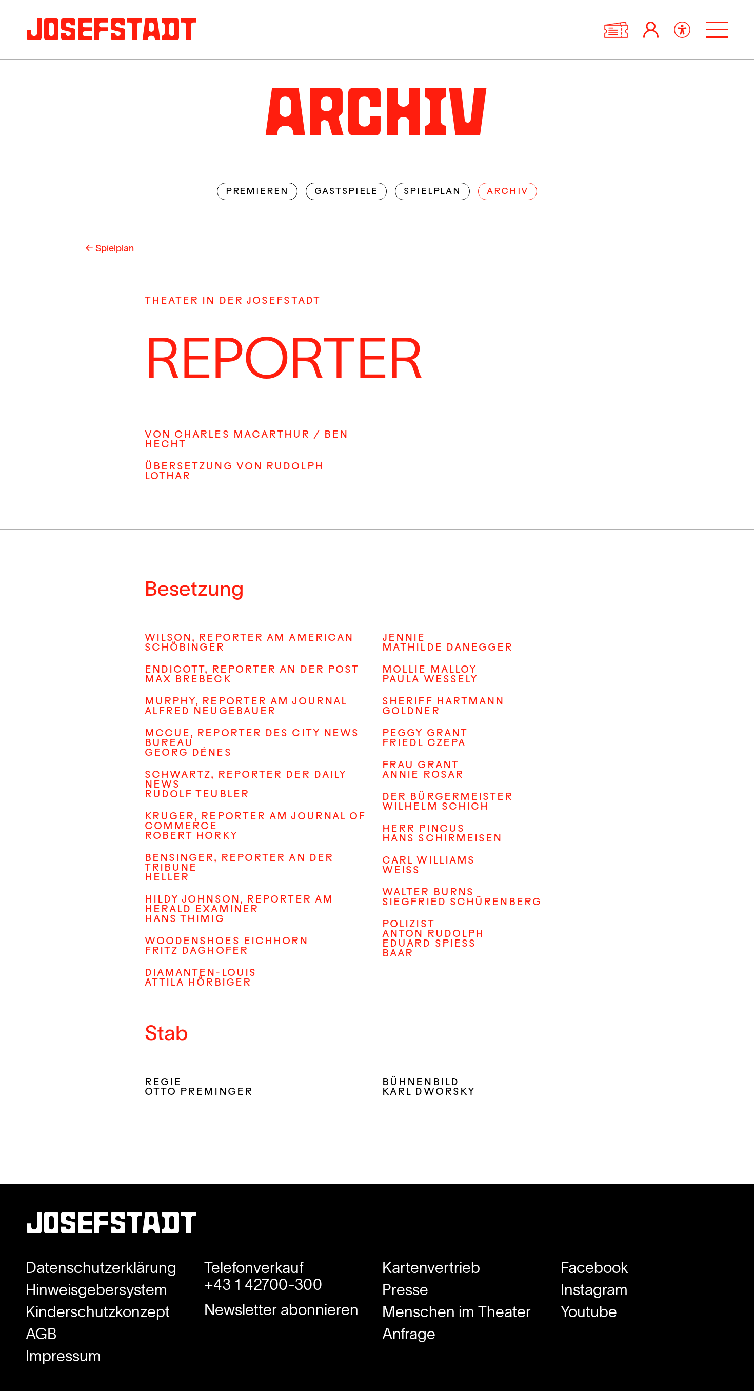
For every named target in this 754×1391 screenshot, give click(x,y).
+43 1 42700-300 (263, 1284)
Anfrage (408, 1333)
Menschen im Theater (456, 1311)
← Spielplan (109, 248)
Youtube (589, 1311)
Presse (405, 1289)
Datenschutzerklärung (101, 1267)
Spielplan (432, 191)
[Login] (651, 30)
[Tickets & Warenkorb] (616, 30)
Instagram (594, 1289)
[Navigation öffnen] (717, 30)
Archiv (507, 191)
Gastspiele (346, 191)
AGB (41, 1333)
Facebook (594, 1267)
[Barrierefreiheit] (682, 30)
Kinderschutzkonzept (98, 1311)
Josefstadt (111, 1226)
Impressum (63, 1355)
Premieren (257, 191)
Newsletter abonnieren (281, 1309)
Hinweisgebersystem (96, 1289)
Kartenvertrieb (431, 1267)
